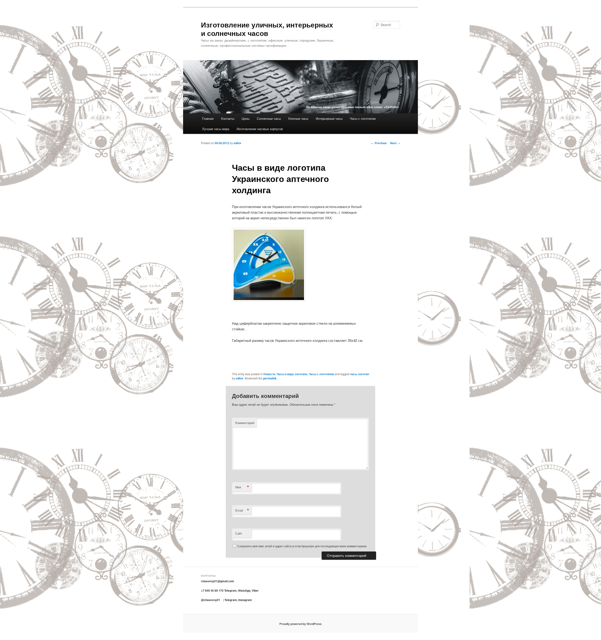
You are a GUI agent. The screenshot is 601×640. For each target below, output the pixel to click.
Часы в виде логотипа (292, 374)
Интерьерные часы (329, 118)
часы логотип (359, 374)
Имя (242, 487)
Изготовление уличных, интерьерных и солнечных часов (267, 28)
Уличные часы (298, 118)
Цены (245, 118)
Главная (208, 118)
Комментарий (244, 422)
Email (242, 510)
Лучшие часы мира (215, 129)
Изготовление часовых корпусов (260, 129)
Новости (269, 374)
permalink (270, 378)
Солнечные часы (269, 118)
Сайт (238, 533)
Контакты (227, 118)
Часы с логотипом (363, 118)
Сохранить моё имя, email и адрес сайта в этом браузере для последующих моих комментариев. (302, 546)
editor (237, 143)
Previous (379, 143)
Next (395, 143)
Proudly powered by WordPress (300, 624)
